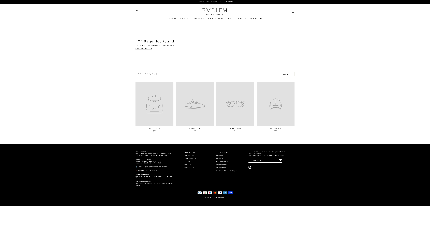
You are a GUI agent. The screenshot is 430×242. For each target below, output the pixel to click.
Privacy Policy (221, 164)
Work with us (255, 18)
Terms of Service (222, 152)
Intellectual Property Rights (226, 171)
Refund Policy (221, 158)
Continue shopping (143, 49)
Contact (230, 18)
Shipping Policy (222, 161)
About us (242, 18)
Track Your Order (216, 18)
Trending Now (198, 18)
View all (288, 74)
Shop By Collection (177, 18)
